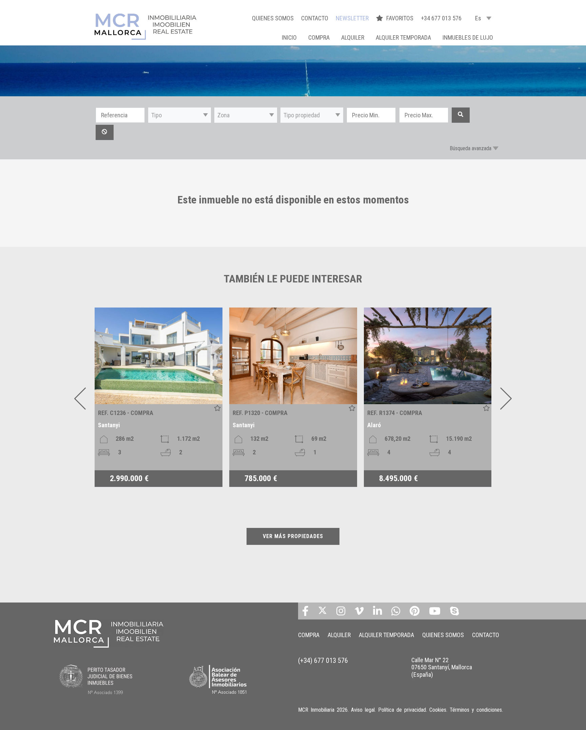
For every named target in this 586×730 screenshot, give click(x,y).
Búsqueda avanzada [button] (470, 148)
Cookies (437, 710)
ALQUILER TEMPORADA (403, 37)
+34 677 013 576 (441, 18)
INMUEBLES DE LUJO (468, 37)
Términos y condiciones (476, 710)
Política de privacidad (402, 710)
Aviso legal (363, 710)
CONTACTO (314, 18)
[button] (179, 115)
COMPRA (319, 37)
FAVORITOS (400, 18)
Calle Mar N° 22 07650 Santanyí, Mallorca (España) (441, 667)
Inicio (289, 37)
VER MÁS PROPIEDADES (293, 536)
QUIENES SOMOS (273, 18)
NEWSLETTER (352, 18)
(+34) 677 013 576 (323, 660)
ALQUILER (352, 37)
